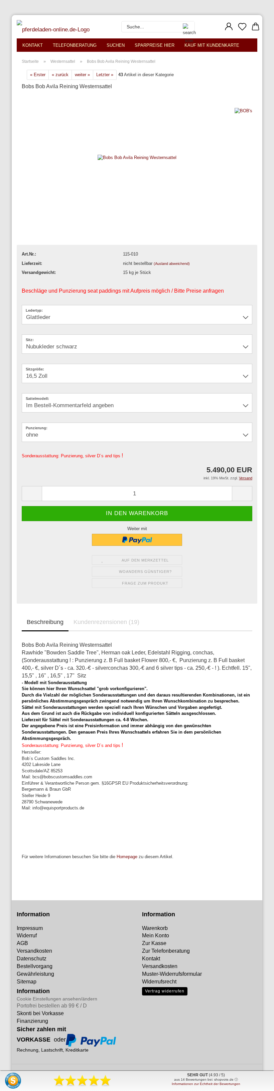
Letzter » (104, 74)
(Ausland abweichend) (172, 264)
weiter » (82, 74)
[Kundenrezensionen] (37, 104)
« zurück (60, 74)
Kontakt (32, 45)
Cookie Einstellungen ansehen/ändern (57, 998)
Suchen (116, 45)
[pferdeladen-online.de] (55, 26)
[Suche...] (186, 26)
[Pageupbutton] (18, 1081)
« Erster (37, 74)
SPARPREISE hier (154, 45)
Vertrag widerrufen (164, 991)
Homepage (127, 856)
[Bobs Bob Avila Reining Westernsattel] (137, 157)
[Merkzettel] (242, 26)
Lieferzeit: (32, 263)
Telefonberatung (75, 45)
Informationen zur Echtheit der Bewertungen (206, 1084)
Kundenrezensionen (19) (106, 622)
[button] (229, 26)
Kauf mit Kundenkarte (211, 45)
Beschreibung (45, 622)
